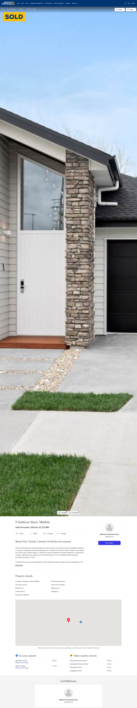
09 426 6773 (109, 537)
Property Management (36, 3)
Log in (133, 3)
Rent (26, 3)
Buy (18, 3)
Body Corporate (58, 3)
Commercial (48, 3)
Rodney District (11, 9)
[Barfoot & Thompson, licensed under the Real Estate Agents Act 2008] (8, 2)
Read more (19, 565)
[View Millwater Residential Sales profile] (109, 527)
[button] (68, 620)
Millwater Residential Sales (109, 534)
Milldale (21, 9)
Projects (67, 3)
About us (74, 3)
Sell (22, 3)
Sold (2, 9)
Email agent (109, 543)
